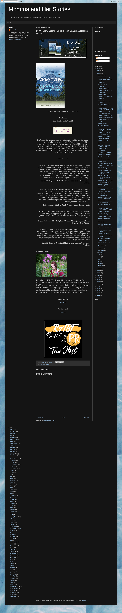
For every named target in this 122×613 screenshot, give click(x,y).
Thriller (12, 580)
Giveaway (12, 495)
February (100, 265)
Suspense (12, 578)
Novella (12, 544)
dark (11, 476)
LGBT (11, 515)
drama (11, 478)
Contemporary (13, 464)
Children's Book (14, 459)
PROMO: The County (103, 240)
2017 (98, 284)
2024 (98, 73)
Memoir (12, 522)
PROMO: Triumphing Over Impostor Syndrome (105, 112)
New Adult (12, 536)
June (99, 257)
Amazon (63, 312)
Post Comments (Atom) (49, 420)
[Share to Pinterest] (63, 362)
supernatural (13, 577)
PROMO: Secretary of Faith (105, 115)
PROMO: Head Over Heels (105, 96)
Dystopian (12, 480)
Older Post (86, 417)
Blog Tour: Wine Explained (105, 227)
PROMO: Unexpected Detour (105, 165)
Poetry (11, 548)
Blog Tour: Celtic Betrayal (104, 152)
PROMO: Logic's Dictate (104, 141)
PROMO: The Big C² (103, 211)
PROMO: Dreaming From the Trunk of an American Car (105, 109)
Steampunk (13, 575)
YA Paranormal (14, 592)
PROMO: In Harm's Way (104, 159)
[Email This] (56, 362)
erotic (11, 482)
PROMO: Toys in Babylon (104, 154)
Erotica (12, 484)
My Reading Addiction (15, 528)
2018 (98, 282)
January (100, 268)
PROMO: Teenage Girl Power (105, 117)
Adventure (12, 432)
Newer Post (40, 417)
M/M (11, 518)
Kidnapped (13, 511)
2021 (98, 275)
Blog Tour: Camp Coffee (104, 191)
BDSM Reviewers (14, 443)
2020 (98, 277)
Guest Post (13, 499)
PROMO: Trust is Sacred (104, 170)
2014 (98, 290)
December (101, 75)
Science (12, 565)
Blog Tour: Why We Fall (104, 238)
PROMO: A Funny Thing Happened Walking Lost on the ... (105, 177)
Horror (11, 505)
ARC (11, 435)
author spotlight (14, 439)
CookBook (12, 466)
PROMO (48, 364)
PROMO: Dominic (102, 98)
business (12, 457)
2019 (98, 279)
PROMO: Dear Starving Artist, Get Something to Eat (105, 181)
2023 (98, 270)
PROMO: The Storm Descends (103, 149)
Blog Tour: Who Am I (103, 157)
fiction (11, 491)
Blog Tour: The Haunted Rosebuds (104, 105)
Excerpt (12, 486)
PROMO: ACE (101, 82)
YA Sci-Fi (12, 594)
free (11, 493)
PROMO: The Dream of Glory (105, 216)
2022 (98, 273)
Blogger (84, 600)
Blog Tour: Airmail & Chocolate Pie (103, 194)
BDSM (11, 441)
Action (11, 430)
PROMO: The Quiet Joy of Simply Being (104, 91)
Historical (12, 503)
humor (11, 507)
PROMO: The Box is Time (104, 243)
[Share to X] (60, 362)
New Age (12, 538)
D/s (11, 474)
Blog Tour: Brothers (103, 143)
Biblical (12, 445)
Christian (12, 460)
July (99, 254)
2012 (98, 295)
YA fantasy (12, 590)
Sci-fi (11, 563)
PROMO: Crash (102, 161)
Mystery (12, 530)
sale (11, 559)
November (101, 246)
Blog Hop (12, 449)
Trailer (11, 582)
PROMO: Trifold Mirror (104, 94)
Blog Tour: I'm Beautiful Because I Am (104, 146)
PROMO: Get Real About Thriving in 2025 (104, 133)
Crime (11, 472)
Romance (12, 557)
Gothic (11, 497)
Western (12, 584)
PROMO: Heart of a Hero (104, 136)
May (99, 259)
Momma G (13, 30)
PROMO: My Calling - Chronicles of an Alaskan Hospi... (105, 235)
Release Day (13, 555)
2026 (98, 68)
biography (12, 447)
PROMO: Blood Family (104, 138)
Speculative (13, 571)
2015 (98, 288)
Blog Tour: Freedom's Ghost (105, 163)
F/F (11, 488)
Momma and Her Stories (39, 9)
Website (63, 302)
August (100, 252)
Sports (11, 573)
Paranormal (13, 546)
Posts (99, 58)
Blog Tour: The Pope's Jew (105, 214)
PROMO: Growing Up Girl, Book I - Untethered (105, 198)
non (11, 540)
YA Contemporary (14, 588)
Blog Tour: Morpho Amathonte (103, 85)
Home (9, 22)
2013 (98, 293)
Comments (100, 61)
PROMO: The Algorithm (104, 168)
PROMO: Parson (102, 123)
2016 (98, 286)
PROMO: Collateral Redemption (103, 185)
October (100, 248)
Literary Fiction (14, 517)
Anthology (12, 433)
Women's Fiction (14, 586)
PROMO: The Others (103, 88)
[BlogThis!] (58, 362)
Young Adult (13, 596)
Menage (12, 524)
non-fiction (43, 364)
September (101, 250)
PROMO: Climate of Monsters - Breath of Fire (105, 188)
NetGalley (12, 534)
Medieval (12, 520)
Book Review (13, 455)
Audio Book (13, 437)
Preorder (12, 549)
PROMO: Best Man (103, 222)
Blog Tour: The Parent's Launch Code (104, 126)
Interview (12, 509)
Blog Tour (12, 453)
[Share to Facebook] (62, 362)
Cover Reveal (13, 468)
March (100, 263)
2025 (98, 71)
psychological (13, 553)
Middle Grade (13, 526)
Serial (11, 569)
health (11, 501)
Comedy (12, 462)
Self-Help (12, 567)
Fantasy (12, 489)
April (99, 261)
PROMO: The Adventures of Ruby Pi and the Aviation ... (105, 209)
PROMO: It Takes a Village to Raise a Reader (105, 201)
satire (11, 561)
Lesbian (12, 513)
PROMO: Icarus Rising (104, 77)
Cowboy (12, 470)
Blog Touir (12, 451)
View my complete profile (15, 39)
